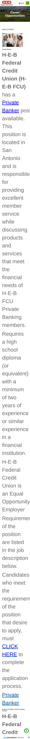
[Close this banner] (29, 737)
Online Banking (11, 737)
